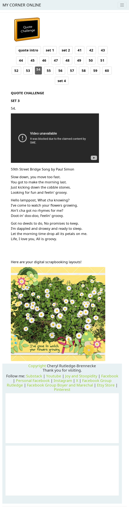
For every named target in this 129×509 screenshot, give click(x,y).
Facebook (109, 375)
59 (95, 70)
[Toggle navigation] (122, 5)
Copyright (37, 365)
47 (56, 60)
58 (84, 70)
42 (91, 50)
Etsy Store (106, 385)
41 (80, 50)
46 (44, 60)
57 (72, 70)
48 (67, 60)
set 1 (50, 50)
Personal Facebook (33, 380)
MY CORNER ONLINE (22, 5)
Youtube (53, 375)
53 (28, 70)
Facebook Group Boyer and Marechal (60, 385)
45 (33, 60)
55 (49, 70)
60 (107, 70)
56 (60, 70)
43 (103, 50)
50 (91, 60)
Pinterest (62, 389)
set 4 (62, 80)
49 (79, 60)
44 (21, 60)
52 (16, 70)
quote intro (28, 50)
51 (102, 60)
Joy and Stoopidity (81, 375)
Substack (34, 375)
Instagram (63, 380)
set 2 (66, 50)
